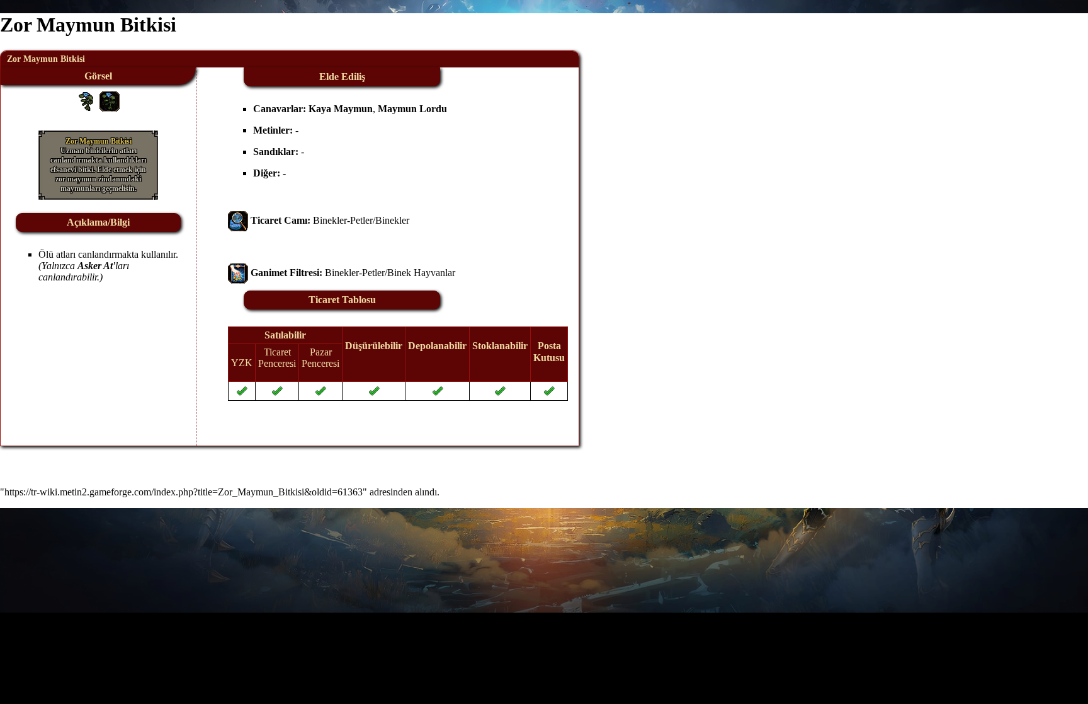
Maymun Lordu (412, 108)
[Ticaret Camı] (238, 220)
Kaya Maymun (341, 108)
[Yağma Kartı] (238, 272)
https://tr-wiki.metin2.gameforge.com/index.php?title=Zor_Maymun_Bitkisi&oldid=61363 (183, 492)
